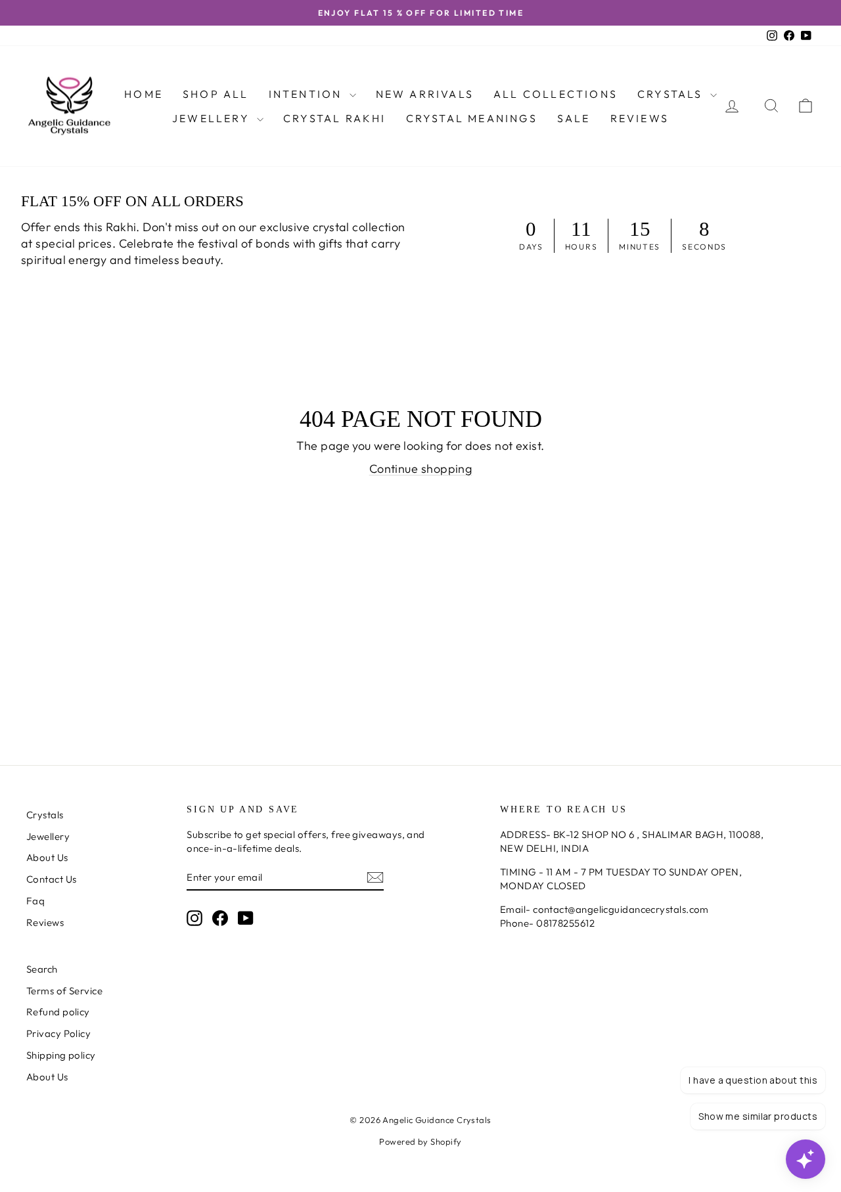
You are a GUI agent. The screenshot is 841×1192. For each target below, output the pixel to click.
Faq (35, 900)
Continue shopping (420, 468)
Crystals (672, 93)
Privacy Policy (58, 1033)
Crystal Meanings (471, 118)
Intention (307, 93)
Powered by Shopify (420, 1141)
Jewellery (213, 118)
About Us (47, 857)
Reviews (639, 118)
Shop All (216, 93)
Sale (574, 118)
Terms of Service (64, 990)
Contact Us (51, 879)
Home (143, 93)
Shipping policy (61, 1055)
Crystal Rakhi (334, 118)
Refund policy (58, 1011)
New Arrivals (425, 93)
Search (42, 969)
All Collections (555, 93)
